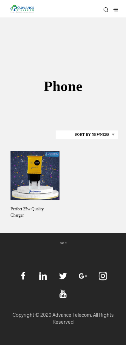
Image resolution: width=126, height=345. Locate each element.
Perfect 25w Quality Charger (27, 212)
